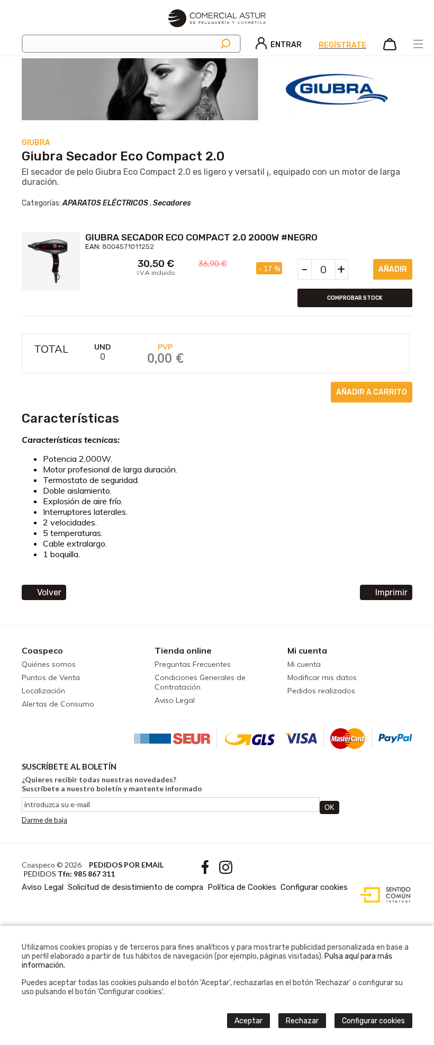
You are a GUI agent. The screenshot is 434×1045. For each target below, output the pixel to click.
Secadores (172, 203)
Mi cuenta (307, 650)
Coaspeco (42, 650)
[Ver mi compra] (389, 48)
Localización (43, 690)
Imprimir (391, 592)
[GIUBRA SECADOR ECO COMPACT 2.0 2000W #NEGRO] (51, 261)
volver (49, 592)
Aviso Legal (175, 700)
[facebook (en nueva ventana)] (206, 871)
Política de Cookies (241, 887)
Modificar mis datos (322, 677)
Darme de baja (44, 820)
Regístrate (342, 45)
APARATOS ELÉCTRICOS (105, 203)
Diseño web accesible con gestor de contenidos (382, 895)
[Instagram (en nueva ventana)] (225, 871)
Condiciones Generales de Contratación (200, 682)
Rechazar (302, 1020)
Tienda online (183, 650)
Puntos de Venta (51, 677)
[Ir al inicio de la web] (217, 31)
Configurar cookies (314, 887)
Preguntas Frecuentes (193, 664)
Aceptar (248, 1020)
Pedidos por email (126, 864)
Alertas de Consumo (58, 704)
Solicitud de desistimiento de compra (135, 887)
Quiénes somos (49, 664)
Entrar (286, 44)
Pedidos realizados (321, 690)
